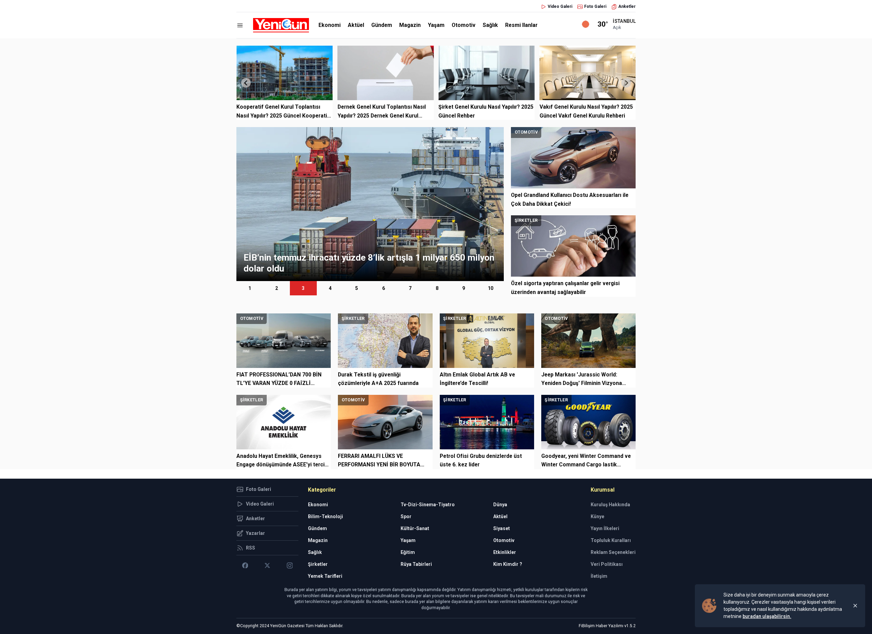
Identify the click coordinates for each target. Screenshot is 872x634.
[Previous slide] (246, 83)
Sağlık (490, 25)
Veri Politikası (607, 564)
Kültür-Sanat (415, 528)
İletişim (599, 576)
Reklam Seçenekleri (613, 552)
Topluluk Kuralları (611, 540)
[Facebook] (245, 565)
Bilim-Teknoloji (325, 516)
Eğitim (408, 552)
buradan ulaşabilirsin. (767, 616)
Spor (406, 516)
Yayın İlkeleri (605, 528)
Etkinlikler (504, 552)
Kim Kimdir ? (507, 564)
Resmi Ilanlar (521, 25)
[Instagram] (289, 565)
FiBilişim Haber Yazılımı (601, 625)
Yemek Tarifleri (325, 576)
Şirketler (318, 564)
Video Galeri (560, 6)
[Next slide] (626, 83)
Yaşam (436, 25)
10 (490, 288)
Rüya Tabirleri (416, 564)
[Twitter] (267, 565)
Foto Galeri (595, 6)
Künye (597, 516)
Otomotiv (464, 25)
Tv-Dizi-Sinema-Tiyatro (428, 504)
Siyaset (501, 528)
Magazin (410, 25)
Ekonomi (329, 25)
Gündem (381, 25)
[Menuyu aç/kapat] (240, 25)
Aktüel (356, 25)
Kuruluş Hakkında (610, 504)
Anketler (627, 6)
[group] (370, 204)
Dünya (500, 504)
